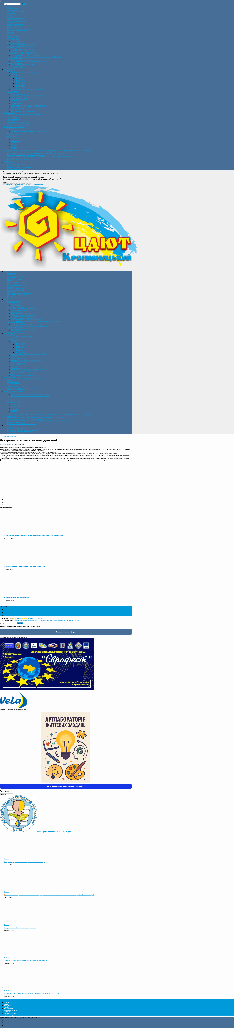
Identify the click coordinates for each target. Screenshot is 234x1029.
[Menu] (0, 1)
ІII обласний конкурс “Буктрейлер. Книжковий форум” (28, 106)
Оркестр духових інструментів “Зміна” (23, 50)
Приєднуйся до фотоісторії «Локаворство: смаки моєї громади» (24, 862)
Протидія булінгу (9, 152)
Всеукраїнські (12, 74)
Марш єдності (15, 91)
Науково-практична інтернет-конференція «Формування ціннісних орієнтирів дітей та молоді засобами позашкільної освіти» (49, 150)
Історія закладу (12, 8)
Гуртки (6, 35)
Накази (9, 116)
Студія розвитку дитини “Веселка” (22, 60)
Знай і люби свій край (18, 94)
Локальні (10, 110)
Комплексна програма (14, 15)
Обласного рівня (12, 92)
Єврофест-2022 (20, 85)
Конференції (11, 128)
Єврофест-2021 (20, 86)
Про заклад (7, 7)
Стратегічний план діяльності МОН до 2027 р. (22, 124)
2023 (12, 139)
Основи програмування (15, 67)
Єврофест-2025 (20, 80)
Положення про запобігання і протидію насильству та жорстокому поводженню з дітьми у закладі (39, 156)
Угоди (9, 133)
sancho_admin (6, 444)
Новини (6, 859)
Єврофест (14, 77)
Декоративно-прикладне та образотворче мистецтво (25, 53)
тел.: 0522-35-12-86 (9, 184)
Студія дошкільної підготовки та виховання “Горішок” (29, 61)
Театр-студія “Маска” (18, 66)
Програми (10, 16)
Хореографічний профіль (15, 43)
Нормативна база (9, 113)
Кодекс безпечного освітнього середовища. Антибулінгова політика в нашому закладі (36, 153)
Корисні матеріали (10, 162)
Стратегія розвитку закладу (16, 18)
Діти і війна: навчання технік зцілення (17, 597)
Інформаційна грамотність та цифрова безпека (22, 166)
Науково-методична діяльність (14, 127)
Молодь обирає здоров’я (19, 99)
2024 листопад (15, 142)
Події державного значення (16, 164)
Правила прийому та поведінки (17, 30)
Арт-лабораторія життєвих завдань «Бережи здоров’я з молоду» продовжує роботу (34, 535)
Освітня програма (13, 36)
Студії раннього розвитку (15, 58)
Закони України (12, 120)
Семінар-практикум (13, 138)
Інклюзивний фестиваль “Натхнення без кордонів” (28, 89)
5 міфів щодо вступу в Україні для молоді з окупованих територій (25, 960)
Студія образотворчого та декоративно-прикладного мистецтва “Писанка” (36, 57)
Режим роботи (12, 27)
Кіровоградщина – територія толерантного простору (28, 105)
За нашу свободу (16, 103)
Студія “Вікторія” (16, 41)
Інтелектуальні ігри (17, 108)
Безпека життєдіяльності (15, 169)
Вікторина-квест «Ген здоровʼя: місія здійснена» (20, 928)
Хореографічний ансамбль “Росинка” (23, 44)
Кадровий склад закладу (15, 25)
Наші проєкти (8, 69)
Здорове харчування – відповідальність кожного (27, 96)
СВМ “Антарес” (16, 39)
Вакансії (10, 33)
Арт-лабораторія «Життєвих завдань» (23, 111)
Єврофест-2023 (20, 83)
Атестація (7, 161)
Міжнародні (11, 71)
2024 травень (15, 141)
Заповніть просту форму (66, 632)
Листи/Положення (13, 117)
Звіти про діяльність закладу (16, 21)
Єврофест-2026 (20, 78)
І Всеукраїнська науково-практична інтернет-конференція (30, 130)
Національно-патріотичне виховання (19, 167)
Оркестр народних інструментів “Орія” (23, 52)
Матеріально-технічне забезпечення (19, 29)
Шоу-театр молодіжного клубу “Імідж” (23, 64)
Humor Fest (14, 102)
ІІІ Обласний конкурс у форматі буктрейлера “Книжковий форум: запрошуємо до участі (32, 993)
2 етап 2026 (14, 147)
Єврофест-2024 (20, 81)
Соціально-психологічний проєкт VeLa (24, 72)
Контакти (10, 32)
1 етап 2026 (14, 145)
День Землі (14, 75)
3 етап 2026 (14, 148)
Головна (6, 1002)
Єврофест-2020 (20, 88)
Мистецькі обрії (16, 100)
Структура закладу (13, 10)
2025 (12, 144)
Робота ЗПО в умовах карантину (17, 125)
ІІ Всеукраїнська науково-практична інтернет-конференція (30, 131)
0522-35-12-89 (22, 184)
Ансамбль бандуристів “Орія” (20, 49)
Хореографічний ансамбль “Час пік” (22, 46)
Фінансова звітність (13, 19)
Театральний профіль (14, 63)
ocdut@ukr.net (38, 184)
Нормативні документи (15, 158)
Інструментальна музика (15, 47)
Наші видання (11, 136)
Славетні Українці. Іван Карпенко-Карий (24, 97)
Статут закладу (12, 13)
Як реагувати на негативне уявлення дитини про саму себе (24, 566)
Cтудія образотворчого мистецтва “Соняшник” (26, 55)
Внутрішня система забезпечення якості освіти (66, 786)
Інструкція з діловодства (15, 24)
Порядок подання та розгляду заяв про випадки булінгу (25, 155)
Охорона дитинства (13, 119)
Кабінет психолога (10, 436)
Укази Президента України (16, 122)
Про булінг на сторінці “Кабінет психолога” (21, 159)
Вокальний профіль (13, 38)
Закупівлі (10, 22)
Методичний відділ (17, 11)
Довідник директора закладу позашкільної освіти (24, 114)
